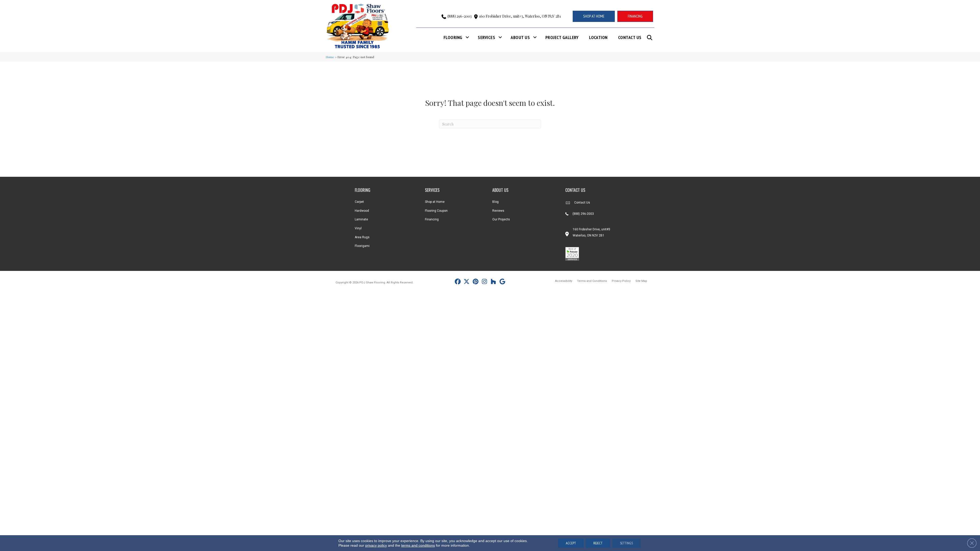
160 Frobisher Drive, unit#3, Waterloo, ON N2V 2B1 (520, 16)
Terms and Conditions (592, 281)
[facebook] (457, 282)
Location (598, 37)
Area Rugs (362, 237)
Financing (432, 219)
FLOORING (362, 190)
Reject (598, 543)
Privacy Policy (621, 281)
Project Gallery (562, 37)
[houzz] (493, 282)
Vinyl (358, 228)
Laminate (361, 219)
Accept (571, 543)
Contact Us (630, 37)
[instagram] (484, 282)
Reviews (498, 210)
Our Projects (501, 219)
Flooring (453, 37)
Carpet (359, 202)
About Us (520, 37)
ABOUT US (500, 190)
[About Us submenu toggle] (535, 37)
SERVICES (432, 190)
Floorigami (362, 246)
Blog (495, 202)
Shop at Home (435, 202)
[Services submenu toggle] (500, 37)
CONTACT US (575, 190)
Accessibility (563, 281)
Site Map (641, 281)
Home (330, 57)
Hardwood (362, 210)
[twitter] (466, 282)
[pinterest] (475, 282)
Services (486, 37)
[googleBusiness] (502, 282)
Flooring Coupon (436, 210)
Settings (626, 543)
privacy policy (376, 545)
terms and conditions (418, 545)
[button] (650, 37)
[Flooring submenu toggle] (467, 37)
